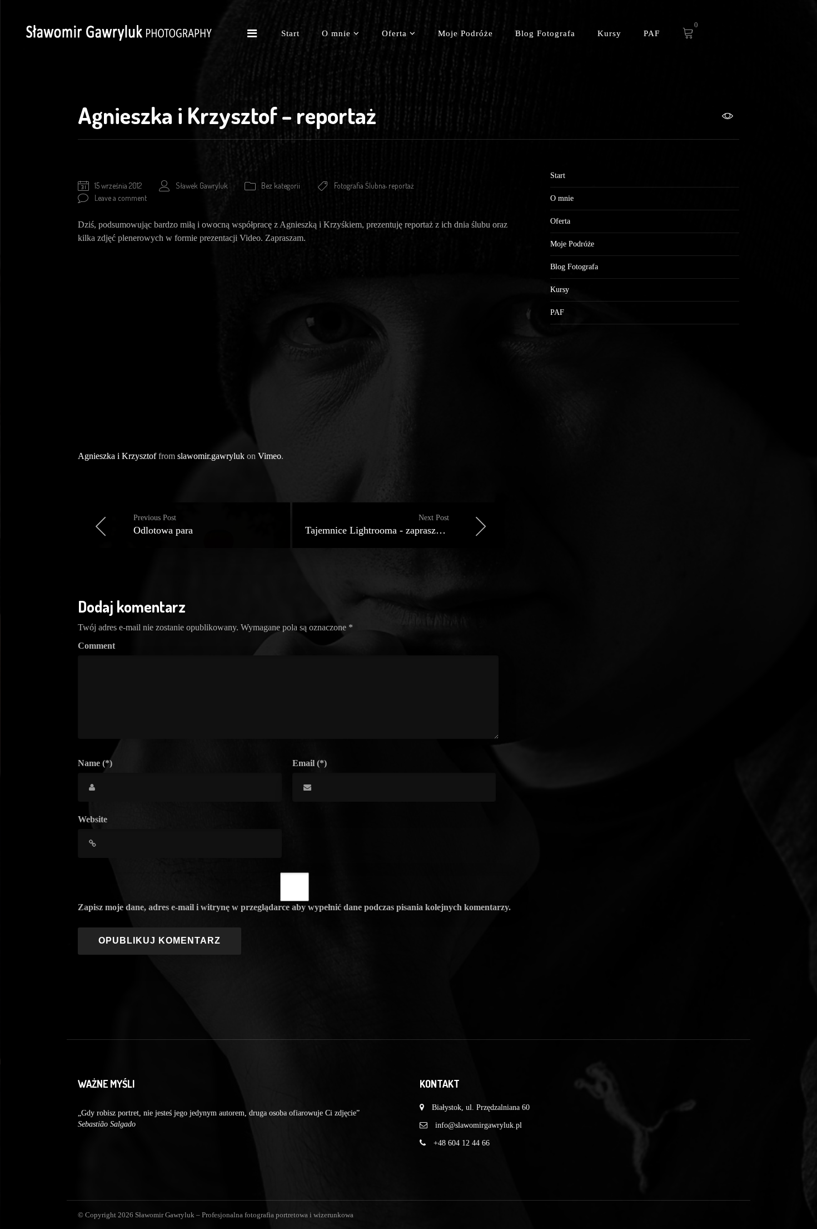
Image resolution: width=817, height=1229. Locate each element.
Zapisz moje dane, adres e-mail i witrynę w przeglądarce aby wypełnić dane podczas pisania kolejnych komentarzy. (294, 907)
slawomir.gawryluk (211, 456)
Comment (96, 645)
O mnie (337, 33)
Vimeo (269, 456)
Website (92, 819)
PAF (652, 33)
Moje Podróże (465, 33)
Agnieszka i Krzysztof (117, 456)
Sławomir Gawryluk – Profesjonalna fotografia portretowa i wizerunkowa (244, 1215)
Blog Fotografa (545, 33)
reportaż (401, 185)
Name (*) (95, 763)
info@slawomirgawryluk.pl (478, 1125)
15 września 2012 (118, 185)
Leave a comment (120, 198)
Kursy (609, 33)
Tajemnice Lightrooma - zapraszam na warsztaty (403, 525)
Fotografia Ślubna (360, 185)
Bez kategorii (280, 185)
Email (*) (309, 763)
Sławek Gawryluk (202, 185)
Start (290, 33)
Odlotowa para (163, 525)
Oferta (396, 33)
